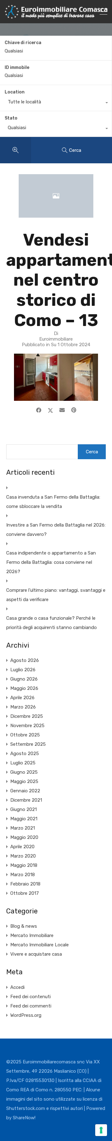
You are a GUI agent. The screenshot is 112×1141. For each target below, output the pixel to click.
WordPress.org (25, 1015)
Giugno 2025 (24, 772)
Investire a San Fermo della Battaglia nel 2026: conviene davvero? (55, 529)
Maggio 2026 (24, 688)
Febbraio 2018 (25, 884)
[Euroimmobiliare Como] (56, 16)
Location (15, 92)
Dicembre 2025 (26, 716)
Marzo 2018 (22, 874)
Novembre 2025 (27, 725)
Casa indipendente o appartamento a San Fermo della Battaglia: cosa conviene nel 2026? (51, 562)
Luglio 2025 (22, 763)
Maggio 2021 (23, 819)
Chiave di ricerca (23, 42)
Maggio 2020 (24, 837)
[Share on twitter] (50, 410)
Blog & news (23, 926)
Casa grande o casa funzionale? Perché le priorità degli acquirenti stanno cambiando (51, 622)
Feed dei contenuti (30, 996)
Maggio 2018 (23, 865)
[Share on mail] (62, 410)
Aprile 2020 (22, 846)
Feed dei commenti (30, 1006)
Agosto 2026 (24, 660)
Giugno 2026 (24, 679)
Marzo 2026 (23, 707)
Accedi (17, 987)
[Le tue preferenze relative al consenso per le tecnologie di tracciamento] (101, 1130)
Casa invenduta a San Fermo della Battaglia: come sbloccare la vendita (53, 501)
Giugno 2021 (23, 809)
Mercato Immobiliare (32, 935)
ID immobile (17, 67)
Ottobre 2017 (24, 893)
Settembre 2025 (28, 744)
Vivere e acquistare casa (36, 954)
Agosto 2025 (24, 753)
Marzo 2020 (23, 856)
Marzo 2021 (22, 828)
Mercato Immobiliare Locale (39, 945)
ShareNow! (24, 1118)
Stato (11, 118)
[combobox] (56, 103)
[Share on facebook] (38, 410)
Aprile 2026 (22, 697)
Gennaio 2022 (25, 791)
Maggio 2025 (24, 781)
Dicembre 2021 (26, 800)
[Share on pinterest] (73, 410)
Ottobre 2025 (25, 735)
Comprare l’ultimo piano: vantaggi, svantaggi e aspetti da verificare (55, 594)
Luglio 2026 (22, 669)
